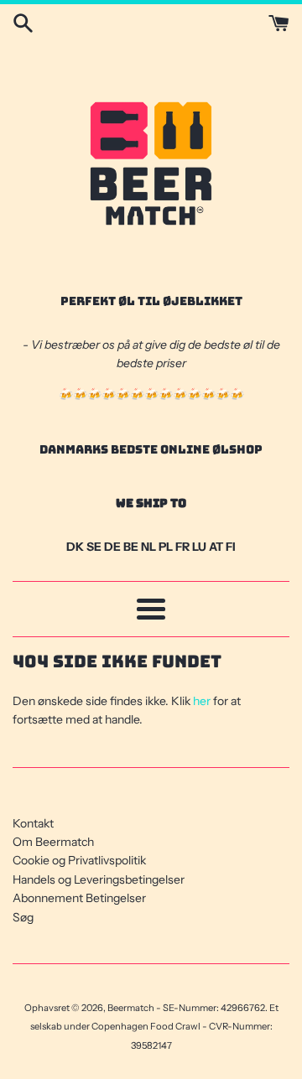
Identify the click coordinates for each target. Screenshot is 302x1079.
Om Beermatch (53, 841)
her (202, 700)
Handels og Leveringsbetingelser (99, 879)
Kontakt (33, 823)
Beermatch (130, 1008)
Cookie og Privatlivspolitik (79, 860)
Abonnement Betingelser (79, 897)
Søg (23, 917)
